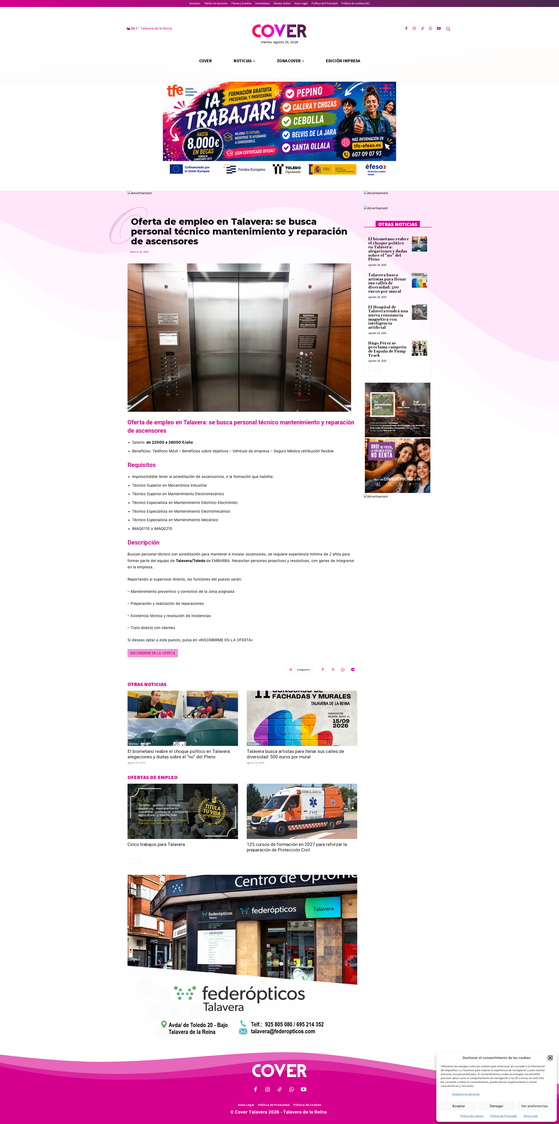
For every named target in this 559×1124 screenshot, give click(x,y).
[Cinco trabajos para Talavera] (183, 811)
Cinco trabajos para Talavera (156, 844)
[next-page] (137, 861)
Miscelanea (254, 743)
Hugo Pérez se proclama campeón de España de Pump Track (387, 349)
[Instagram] (414, 29)
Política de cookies (471, 1115)
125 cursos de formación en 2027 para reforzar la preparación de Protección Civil (297, 847)
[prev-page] (130, 861)
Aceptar (458, 1106)
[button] (550, 1058)
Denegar (496, 1106)
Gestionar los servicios (466, 1094)
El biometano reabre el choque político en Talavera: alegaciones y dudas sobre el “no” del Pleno (179, 754)
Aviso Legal (531, 1115)
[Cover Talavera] (279, 1070)
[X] (332, 669)
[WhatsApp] (431, 29)
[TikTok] (422, 29)
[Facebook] (406, 29)
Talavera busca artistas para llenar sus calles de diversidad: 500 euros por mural (295, 754)
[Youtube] (439, 29)
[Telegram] (353, 669)
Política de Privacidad (503, 1115)
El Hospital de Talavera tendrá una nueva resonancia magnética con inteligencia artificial (388, 317)
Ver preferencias (534, 1106)
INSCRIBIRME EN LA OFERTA (152, 653)
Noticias (133, 743)
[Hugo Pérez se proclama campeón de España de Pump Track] (419, 348)
